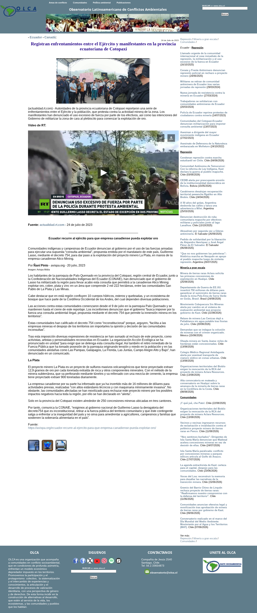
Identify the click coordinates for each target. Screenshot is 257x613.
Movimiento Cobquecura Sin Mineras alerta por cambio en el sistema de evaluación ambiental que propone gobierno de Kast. (202, 308)
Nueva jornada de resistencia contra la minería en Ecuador (202, 94)
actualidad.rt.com (52, 224)
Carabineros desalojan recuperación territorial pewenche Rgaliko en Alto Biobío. (201, 194)
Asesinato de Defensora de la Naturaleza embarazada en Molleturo (203, 145)
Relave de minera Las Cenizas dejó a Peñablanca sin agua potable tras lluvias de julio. (203, 321)
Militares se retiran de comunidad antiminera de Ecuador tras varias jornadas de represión (200, 84)
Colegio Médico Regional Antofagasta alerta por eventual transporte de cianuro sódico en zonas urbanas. (202, 355)
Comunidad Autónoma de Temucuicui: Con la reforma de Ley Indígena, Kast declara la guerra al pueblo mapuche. (202, 169)
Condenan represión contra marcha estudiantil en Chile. (200, 159)
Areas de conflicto (58, 3)
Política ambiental (102, 3)
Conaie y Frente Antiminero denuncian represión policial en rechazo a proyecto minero (203, 73)
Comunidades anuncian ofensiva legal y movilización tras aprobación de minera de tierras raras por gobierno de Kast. (203, 507)
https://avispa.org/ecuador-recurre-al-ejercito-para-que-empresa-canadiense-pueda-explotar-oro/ (92, 427)
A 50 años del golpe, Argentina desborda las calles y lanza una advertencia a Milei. (198, 205)
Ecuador (36, 37)
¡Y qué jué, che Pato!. (192, 403)
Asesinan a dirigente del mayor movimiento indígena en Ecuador (199, 134)
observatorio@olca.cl (163, 572)
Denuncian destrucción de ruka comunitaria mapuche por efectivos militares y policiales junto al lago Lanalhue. (200, 221)
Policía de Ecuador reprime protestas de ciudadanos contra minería (203, 114)
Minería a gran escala (205, 39)
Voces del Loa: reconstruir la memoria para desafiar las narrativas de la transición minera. (202, 479)
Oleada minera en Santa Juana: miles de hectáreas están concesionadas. (203, 342)
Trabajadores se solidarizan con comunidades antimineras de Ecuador (202, 102)
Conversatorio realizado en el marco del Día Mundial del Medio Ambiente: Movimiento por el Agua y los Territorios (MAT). (203, 523)
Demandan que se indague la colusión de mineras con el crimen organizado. (202, 331)
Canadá (50, 37)
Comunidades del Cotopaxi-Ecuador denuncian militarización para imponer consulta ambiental (203, 124)
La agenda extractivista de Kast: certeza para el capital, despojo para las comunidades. (203, 468)
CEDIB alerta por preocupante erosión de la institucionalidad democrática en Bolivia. (202, 183)
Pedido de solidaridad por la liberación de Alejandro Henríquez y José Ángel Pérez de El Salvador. (203, 242)
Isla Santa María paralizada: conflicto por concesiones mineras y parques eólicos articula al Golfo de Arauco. (201, 454)
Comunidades (80, 3)
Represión (185, 39)
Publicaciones (124, 3)
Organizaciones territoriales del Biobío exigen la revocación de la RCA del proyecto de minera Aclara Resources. (202, 369)
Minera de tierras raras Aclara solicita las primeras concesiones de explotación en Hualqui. (202, 276)
